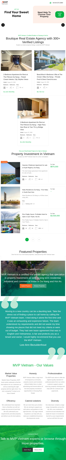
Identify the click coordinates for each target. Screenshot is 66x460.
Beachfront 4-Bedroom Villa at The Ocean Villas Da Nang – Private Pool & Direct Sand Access (49, 77)
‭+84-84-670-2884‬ (57, 3)
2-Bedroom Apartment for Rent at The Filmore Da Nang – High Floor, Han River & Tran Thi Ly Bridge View (33, 126)
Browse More (38, 450)
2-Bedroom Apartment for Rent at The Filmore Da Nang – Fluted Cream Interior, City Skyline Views (15, 77)
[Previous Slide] (3, 25)
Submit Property (26, 286)
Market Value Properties (11, 374)
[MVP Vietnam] (5, 2)
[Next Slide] (63, 25)
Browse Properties (39, 286)
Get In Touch (27, 450)
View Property (10, 179)
